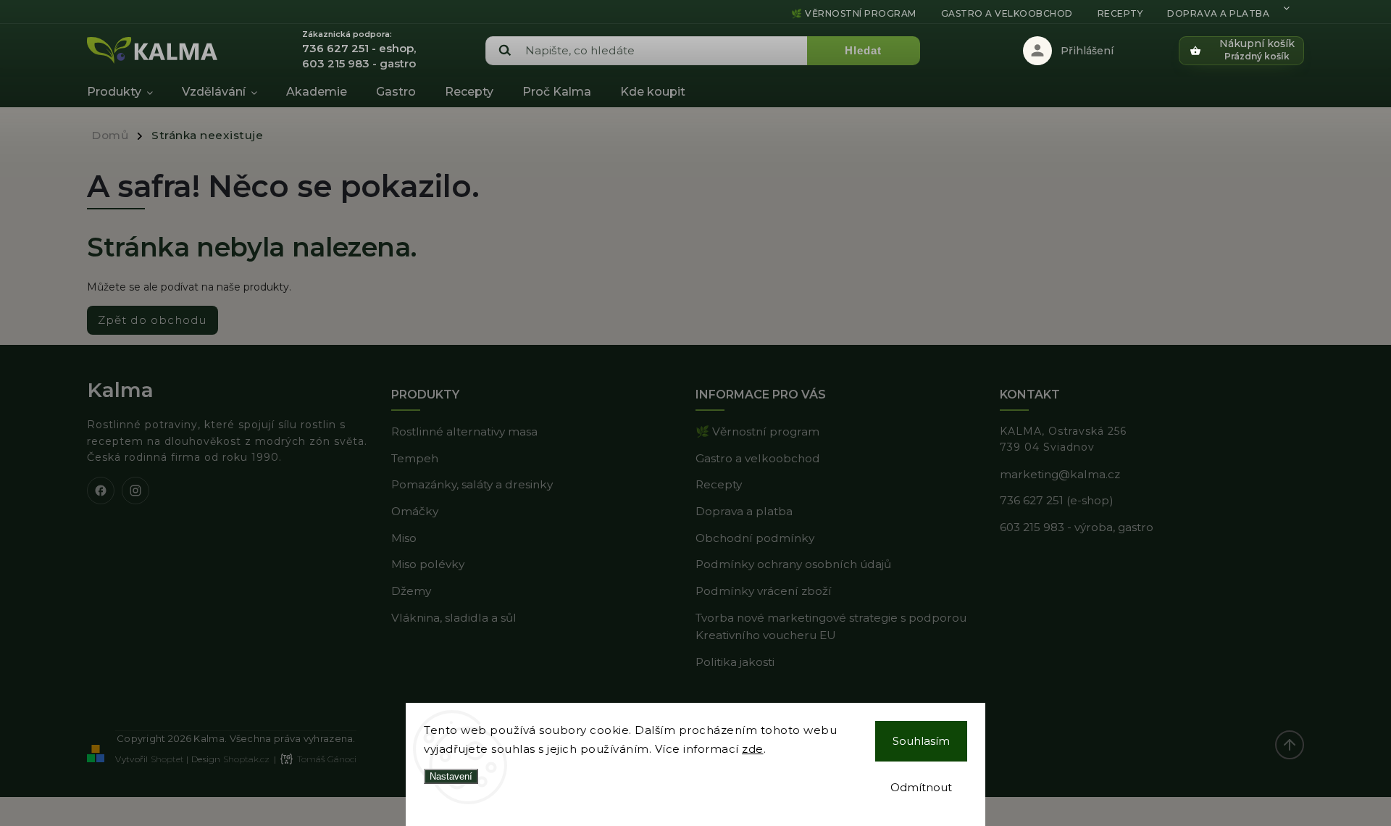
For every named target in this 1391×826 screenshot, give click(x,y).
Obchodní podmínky (755, 538)
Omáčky (414, 511)
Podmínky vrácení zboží (764, 591)
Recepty (1120, 13)
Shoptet (167, 759)
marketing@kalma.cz (1060, 474)
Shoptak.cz (246, 759)
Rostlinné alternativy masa (464, 431)
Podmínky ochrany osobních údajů (793, 564)
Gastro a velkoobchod (1007, 13)
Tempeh (414, 458)
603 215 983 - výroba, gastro (1076, 527)
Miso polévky (427, 564)
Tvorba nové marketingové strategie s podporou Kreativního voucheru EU (831, 627)
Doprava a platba (1218, 13)
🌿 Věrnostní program (853, 13)
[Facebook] (100, 490)
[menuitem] (127, 92)
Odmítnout (921, 787)
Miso (404, 538)
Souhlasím (921, 741)
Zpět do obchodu (152, 320)
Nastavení (451, 776)
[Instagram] (135, 490)
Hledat (863, 50)
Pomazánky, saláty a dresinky (472, 484)
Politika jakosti (735, 662)
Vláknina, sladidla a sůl (454, 618)
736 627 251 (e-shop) (1057, 500)
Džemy (411, 591)
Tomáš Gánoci (326, 759)
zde (753, 749)
